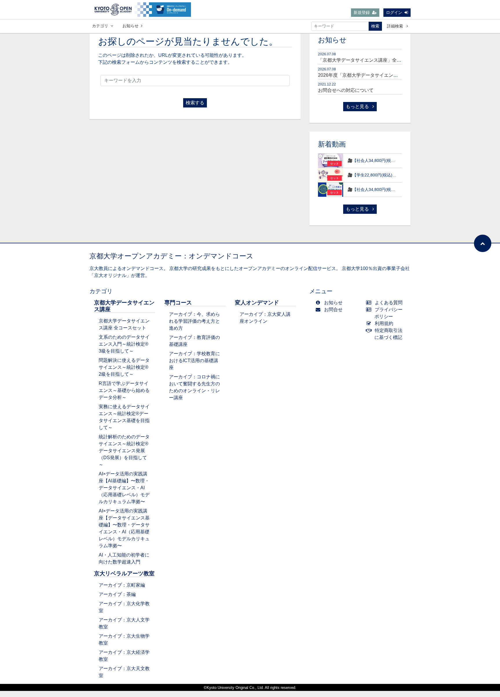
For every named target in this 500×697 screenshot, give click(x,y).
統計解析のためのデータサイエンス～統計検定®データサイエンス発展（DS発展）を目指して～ (124, 450)
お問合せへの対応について (346, 90)
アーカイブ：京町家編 (122, 585)
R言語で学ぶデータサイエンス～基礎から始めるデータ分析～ (124, 390)
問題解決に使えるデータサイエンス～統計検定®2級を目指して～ (124, 367)
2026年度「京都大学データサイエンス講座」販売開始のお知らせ (385, 75)
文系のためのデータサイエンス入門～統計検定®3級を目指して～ (124, 344)
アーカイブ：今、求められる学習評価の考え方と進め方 (194, 321)
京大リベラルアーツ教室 (124, 573)
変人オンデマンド (257, 303)
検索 (375, 26)
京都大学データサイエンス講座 (124, 306)
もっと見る (358, 106)
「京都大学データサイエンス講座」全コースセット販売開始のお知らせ (392, 60)
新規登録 (362, 12)
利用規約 (384, 323)
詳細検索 (395, 26)
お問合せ (333, 309)
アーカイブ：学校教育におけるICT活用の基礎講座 (194, 360)
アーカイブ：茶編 (117, 594)
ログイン (394, 12)
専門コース (178, 303)
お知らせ (130, 25)
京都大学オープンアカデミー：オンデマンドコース (171, 256)
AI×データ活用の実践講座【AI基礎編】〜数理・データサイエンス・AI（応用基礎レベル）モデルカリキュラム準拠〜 (124, 487)
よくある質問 (388, 302)
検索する (195, 102)
